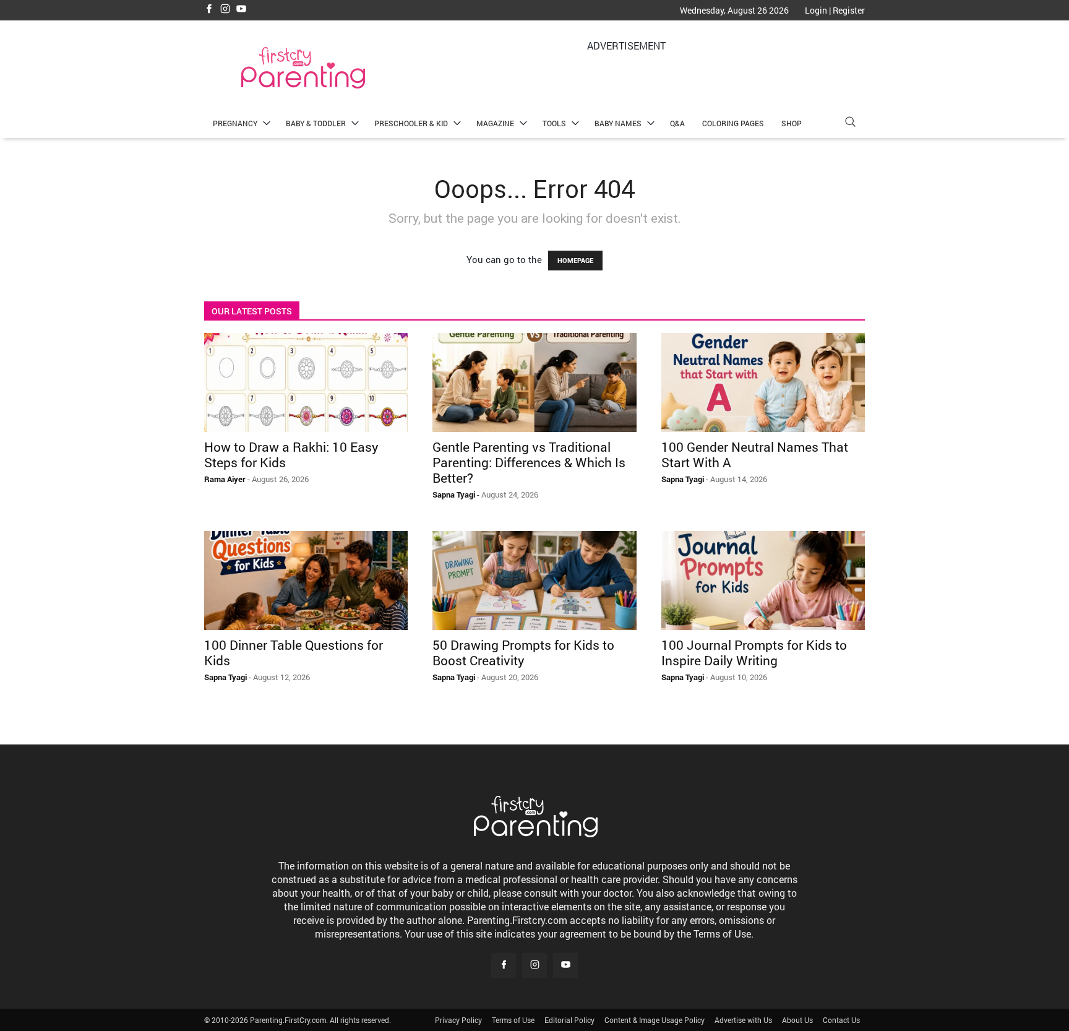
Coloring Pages (733, 123)
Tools (554, 123)
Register (849, 10)
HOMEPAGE (575, 260)
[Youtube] (241, 9)
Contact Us (841, 1020)
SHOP (791, 123)
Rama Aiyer (225, 479)
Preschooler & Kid (411, 123)
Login (816, 10)
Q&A (677, 123)
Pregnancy (235, 123)
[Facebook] (209, 9)
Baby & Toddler (316, 123)
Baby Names (618, 123)
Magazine (495, 123)
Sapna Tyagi (453, 494)
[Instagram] (225, 9)
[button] (850, 123)
